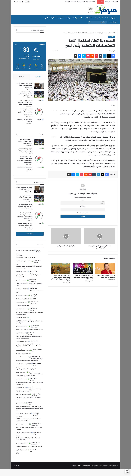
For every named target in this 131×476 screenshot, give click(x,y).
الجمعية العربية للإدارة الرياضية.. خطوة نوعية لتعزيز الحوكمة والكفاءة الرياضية (29, 337)
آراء (95, 18)
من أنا (17, 453)
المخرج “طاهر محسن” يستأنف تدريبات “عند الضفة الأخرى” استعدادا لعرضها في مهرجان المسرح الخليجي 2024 (29, 408)
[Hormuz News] (102, 9)
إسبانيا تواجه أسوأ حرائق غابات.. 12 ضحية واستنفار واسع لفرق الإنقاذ (79, 2)
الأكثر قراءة (38, 77)
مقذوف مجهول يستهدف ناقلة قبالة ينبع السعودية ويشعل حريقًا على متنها (25, 102)
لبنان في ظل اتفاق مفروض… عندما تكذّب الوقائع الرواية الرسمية (28, 276)
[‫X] (109, 56)
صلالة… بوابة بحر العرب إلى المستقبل (29, 291)
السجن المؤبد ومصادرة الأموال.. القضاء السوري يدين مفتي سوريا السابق (24, 85)
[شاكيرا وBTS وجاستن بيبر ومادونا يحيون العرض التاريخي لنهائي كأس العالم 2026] (83, 268)
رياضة (75, 18)
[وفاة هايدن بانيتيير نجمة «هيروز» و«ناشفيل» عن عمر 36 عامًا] (105, 268)
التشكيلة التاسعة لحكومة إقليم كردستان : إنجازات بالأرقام (28, 399)
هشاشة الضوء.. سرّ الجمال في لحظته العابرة (27, 360)
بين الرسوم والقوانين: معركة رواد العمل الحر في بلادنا (29, 330)
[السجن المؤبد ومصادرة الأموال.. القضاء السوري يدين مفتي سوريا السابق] (39, 86)
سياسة (107, 18)
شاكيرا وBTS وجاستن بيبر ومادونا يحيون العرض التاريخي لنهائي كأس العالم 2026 (83, 277)
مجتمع (69, 18)
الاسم (83, 200)
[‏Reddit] (92, 56)
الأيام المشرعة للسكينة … (22, 306)
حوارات (81, 18)
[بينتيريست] (96, 56)
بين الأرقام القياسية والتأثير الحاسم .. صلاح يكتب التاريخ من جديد (29, 375)
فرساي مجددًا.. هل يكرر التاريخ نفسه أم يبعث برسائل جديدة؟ (29, 284)
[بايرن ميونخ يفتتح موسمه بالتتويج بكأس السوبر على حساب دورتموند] (39, 225)
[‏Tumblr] (100, 56)
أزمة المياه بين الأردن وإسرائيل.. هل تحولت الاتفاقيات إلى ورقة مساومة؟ (29, 267)
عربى (106, 33)
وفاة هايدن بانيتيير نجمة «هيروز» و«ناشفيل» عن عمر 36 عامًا (106, 276)
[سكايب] (84, 56)
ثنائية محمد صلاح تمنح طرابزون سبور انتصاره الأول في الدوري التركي (25, 94)
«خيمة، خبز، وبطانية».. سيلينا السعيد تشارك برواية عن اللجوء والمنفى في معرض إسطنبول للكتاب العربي (60, 278)
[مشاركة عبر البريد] (75, 56)
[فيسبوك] (113, 56)
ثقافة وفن (97, 33)
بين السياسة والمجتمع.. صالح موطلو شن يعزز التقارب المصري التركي (29, 322)
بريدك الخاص (83, 206)
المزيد (46, 18)
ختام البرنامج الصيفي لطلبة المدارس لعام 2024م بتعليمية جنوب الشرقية (28, 420)
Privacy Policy (112, 466)
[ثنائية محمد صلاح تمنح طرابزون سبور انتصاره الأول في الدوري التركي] (39, 94)
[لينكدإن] (104, 56)
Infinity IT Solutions (103, 466)
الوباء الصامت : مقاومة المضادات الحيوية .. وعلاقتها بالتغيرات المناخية (28, 439)
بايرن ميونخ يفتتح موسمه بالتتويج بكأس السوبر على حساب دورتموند (25, 225)
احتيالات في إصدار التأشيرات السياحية (24, 120)
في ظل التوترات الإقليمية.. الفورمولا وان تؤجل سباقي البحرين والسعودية (29, 313)
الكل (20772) (29, 234)
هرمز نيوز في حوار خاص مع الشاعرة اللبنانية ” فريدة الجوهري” (29, 428)
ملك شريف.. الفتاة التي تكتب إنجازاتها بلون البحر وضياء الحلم (28, 346)
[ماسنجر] (79, 56)
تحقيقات (88, 18)
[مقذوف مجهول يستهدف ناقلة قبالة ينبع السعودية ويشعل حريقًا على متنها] (39, 103)
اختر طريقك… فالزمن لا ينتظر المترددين (26, 369)
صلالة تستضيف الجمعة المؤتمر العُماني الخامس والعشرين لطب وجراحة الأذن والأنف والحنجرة (24, 112)
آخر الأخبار (21, 77)
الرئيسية (113, 18)
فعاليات (53, 18)
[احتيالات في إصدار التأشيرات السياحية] (39, 122)
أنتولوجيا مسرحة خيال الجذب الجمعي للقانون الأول (29, 447)
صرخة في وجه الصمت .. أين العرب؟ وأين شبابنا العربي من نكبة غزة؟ (29, 383)
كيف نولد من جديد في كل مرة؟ (24, 391)
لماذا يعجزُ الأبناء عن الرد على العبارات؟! (26, 299)
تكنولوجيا (61, 18)
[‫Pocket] (88, 56)
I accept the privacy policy (82, 213)
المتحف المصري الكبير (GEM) (23, 354)
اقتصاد (100, 18)
